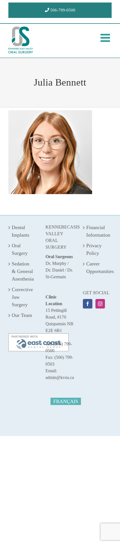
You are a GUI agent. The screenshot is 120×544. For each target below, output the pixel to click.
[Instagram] (100, 303)
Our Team (22, 315)
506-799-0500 (62, 10)
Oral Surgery (20, 249)
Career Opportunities (97, 267)
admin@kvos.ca (59, 377)
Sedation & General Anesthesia (23, 271)
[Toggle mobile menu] (106, 37)
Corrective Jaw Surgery (22, 297)
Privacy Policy (94, 249)
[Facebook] (87, 303)
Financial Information (97, 231)
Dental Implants (20, 231)
